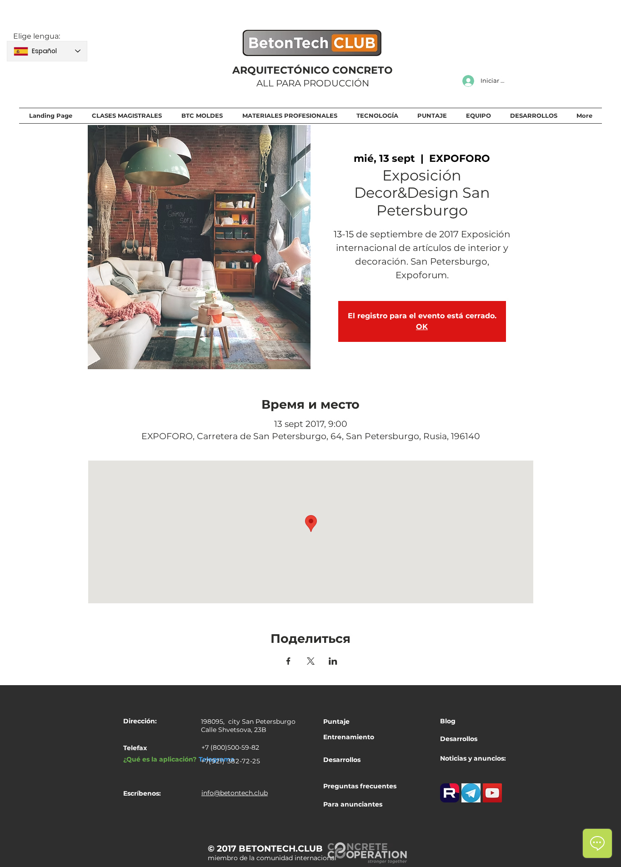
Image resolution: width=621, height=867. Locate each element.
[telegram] (471, 792)
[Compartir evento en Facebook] (288, 661)
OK (422, 326)
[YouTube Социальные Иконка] (492, 792)
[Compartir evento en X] (310, 661)
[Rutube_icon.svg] (449, 792)
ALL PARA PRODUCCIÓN (312, 83)
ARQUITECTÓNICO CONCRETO (312, 70)
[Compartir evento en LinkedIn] (333, 661)
